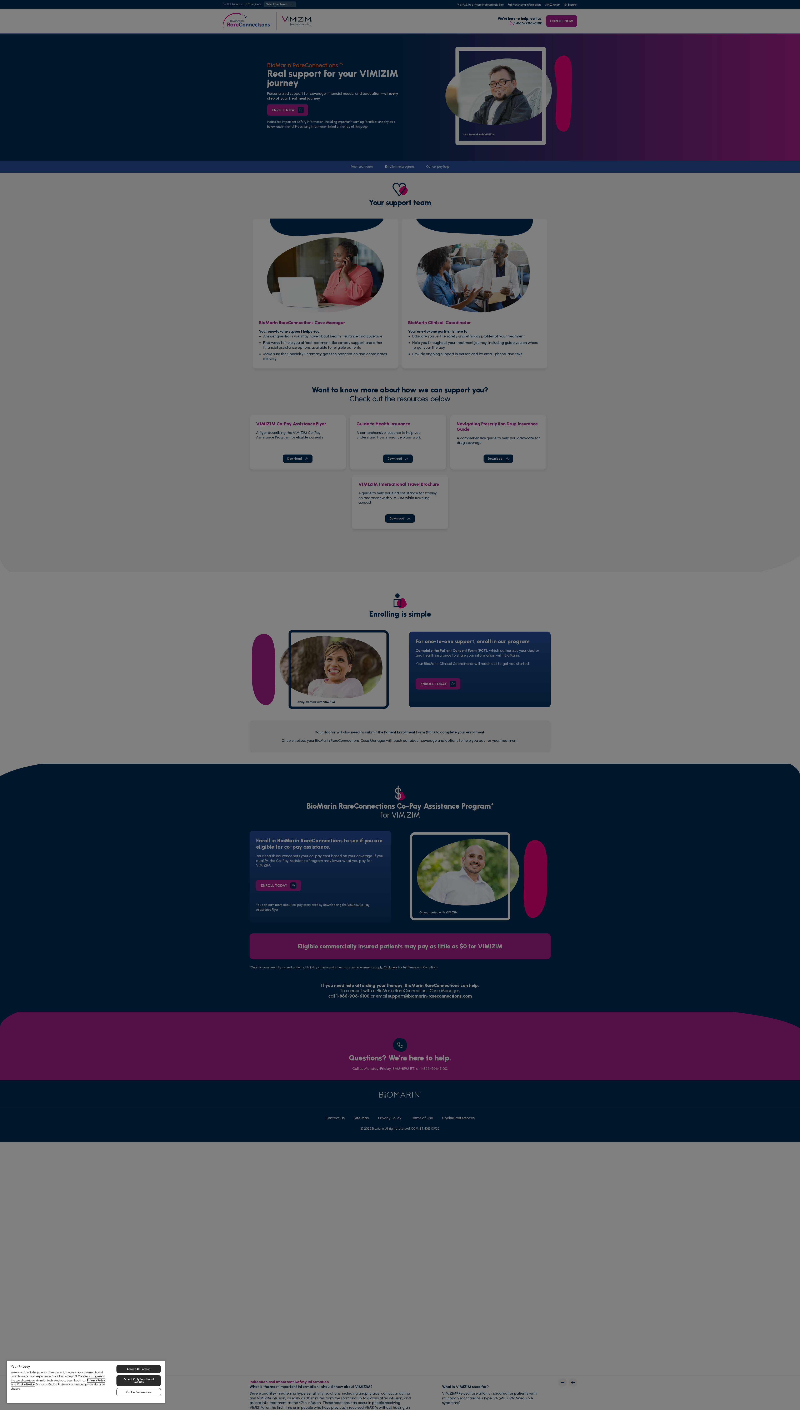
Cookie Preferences (138, 1392)
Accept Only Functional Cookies (139, 1381)
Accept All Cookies (138, 1369)
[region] (86, 1381)
